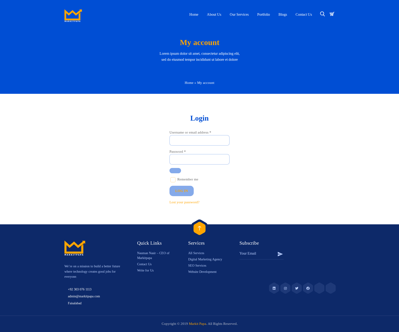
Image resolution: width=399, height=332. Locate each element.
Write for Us (145, 270)
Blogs (282, 14)
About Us (214, 14)
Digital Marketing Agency (205, 259)
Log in (181, 191)
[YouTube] (319, 288)
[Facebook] (308, 288)
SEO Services (197, 265)
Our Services (239, 14)
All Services (196, 253)
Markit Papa (197, 324)
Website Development (202, 272)
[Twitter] (297, 288)
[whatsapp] (331, 288)
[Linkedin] (274, 288)
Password (177, 151)
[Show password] (175, 170)
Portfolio (263, 14)
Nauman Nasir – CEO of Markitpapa (153, 255)
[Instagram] (285, 288)
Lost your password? (184, 202)
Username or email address (190, 132)
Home (193, 14)
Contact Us (304, 14)
